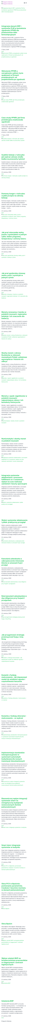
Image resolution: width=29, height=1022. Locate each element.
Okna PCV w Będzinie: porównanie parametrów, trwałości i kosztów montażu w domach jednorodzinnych (13, 887)
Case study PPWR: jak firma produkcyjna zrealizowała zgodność (13, 120)
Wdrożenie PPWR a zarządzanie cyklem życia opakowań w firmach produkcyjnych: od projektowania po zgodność (13, 75)
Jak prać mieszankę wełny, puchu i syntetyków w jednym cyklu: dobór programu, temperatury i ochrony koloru (14, 235)
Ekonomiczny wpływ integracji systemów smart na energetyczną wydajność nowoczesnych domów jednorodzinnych (14, 802)
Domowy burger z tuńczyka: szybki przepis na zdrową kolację (13, 196)
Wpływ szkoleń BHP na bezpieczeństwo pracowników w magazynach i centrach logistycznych (14, 961)
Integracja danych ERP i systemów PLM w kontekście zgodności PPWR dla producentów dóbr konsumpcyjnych (13, 30)
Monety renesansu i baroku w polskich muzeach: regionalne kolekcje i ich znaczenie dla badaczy (14, 315)
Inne (2, 51)
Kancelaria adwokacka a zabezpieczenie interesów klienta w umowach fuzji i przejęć (12, 562)
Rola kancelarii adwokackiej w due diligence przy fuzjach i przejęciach (14, 598)
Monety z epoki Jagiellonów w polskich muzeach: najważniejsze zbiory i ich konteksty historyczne (14, 399)
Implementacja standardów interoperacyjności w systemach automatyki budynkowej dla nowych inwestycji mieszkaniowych (13, 757)
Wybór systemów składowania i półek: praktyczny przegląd (14, 521)
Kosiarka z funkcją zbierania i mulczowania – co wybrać (13, 717)
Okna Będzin (6, 924)
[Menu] (25, 3)
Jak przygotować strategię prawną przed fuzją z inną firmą (12, 637)
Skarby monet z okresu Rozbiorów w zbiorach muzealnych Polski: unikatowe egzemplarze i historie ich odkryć (14, 357)
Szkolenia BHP (7, 1001)
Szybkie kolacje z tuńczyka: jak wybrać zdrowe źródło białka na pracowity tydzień (13, 157)
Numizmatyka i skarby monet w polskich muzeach (13, 440)
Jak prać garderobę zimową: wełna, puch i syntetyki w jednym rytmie (13, 275)
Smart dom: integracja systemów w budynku (10, 846)
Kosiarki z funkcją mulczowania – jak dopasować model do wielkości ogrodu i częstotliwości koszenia (14, 678)
